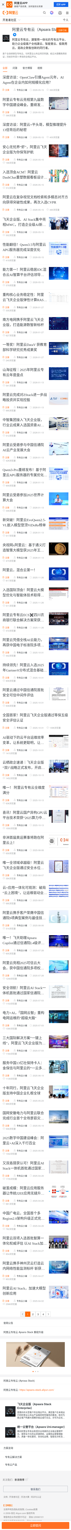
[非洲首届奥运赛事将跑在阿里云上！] (57, 841)
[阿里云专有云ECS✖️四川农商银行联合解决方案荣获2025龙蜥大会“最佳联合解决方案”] (57, 619)
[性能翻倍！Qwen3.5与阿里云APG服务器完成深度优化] (57, 249)
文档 (5, 1496)
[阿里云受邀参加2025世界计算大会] (57, 499)
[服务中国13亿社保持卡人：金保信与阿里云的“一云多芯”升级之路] (57, 1067)
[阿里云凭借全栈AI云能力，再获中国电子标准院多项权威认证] (57, 644)
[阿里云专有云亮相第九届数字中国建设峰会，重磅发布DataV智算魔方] (57, 104)
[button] (33, 1371)
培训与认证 (36, 1496)
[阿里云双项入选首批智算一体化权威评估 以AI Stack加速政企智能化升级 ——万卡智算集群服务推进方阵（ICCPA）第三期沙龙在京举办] (57, 1242)
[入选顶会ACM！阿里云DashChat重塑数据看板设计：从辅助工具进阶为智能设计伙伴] (57, 176)
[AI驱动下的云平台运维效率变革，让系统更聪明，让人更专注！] (57, 741)
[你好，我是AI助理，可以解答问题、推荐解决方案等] (51, 12)
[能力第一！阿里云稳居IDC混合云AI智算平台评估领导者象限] (57, 274)
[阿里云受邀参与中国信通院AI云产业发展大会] (57, 449)
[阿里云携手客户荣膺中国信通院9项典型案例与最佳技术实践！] (57, 917)
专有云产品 (10, 1464)
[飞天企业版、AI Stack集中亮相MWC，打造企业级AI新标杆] (57, 223)
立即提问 (35, 1525)
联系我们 (35, 1489)
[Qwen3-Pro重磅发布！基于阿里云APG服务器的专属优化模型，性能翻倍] (57, 474)
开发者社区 (14, 1496)
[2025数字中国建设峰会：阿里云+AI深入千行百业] (57, 1142)
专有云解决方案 (12, 1457)
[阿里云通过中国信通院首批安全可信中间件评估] (57, 694)
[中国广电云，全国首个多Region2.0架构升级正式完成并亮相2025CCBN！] (57, 1217)
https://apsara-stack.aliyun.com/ (36, 1389)
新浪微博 (19, 1479)
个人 (65, 20)
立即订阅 (62, 30)
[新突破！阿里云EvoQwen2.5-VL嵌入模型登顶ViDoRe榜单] (57, 524)
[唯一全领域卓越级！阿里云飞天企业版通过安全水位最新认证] (57, 867)
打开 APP (61, 4)
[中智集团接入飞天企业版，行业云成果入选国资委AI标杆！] (57, 424)
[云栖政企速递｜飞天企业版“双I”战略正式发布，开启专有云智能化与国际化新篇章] (57, 766)
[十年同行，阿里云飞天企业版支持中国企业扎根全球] (57, 1092)
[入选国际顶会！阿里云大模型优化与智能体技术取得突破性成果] (57, 594)
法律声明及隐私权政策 (13, 1509)
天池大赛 (25, 1496)
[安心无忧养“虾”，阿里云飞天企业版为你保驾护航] (57, 151)
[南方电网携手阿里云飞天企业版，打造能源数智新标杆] (57, 324)
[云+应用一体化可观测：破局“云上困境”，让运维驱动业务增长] (57, 892)
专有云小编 (22, 89)
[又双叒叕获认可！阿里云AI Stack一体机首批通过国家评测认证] (57, 1167)
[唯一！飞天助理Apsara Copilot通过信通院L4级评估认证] (57, 942)
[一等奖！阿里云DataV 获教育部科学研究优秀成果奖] (57, 349)
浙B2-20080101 (36, 1516)
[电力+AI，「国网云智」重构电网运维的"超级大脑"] (57, 1017)
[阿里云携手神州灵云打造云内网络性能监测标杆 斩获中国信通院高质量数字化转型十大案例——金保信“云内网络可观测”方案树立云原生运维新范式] (57, 1267)
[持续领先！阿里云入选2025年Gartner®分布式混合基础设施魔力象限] (57, 669)
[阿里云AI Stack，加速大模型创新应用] (57, 1292)
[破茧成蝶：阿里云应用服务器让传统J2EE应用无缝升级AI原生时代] (57, 1192)
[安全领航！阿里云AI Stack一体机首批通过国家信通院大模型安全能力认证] (57, 992)
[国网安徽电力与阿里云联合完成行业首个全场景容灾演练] (57, 1117)
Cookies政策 (32, 1509)
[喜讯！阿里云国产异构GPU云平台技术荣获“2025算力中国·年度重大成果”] (57, 817)
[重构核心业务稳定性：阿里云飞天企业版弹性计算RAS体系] (57, 299)
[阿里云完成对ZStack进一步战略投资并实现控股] (57, 399)
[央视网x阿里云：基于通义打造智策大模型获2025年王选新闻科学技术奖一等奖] (57, 549)
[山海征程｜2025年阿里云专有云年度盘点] (57, 374)
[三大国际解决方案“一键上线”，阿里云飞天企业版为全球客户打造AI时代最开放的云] (57, 1042)
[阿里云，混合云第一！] (57, 574)
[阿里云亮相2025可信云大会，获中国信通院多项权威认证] (57, 967)
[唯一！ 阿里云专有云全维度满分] (57, 792)
